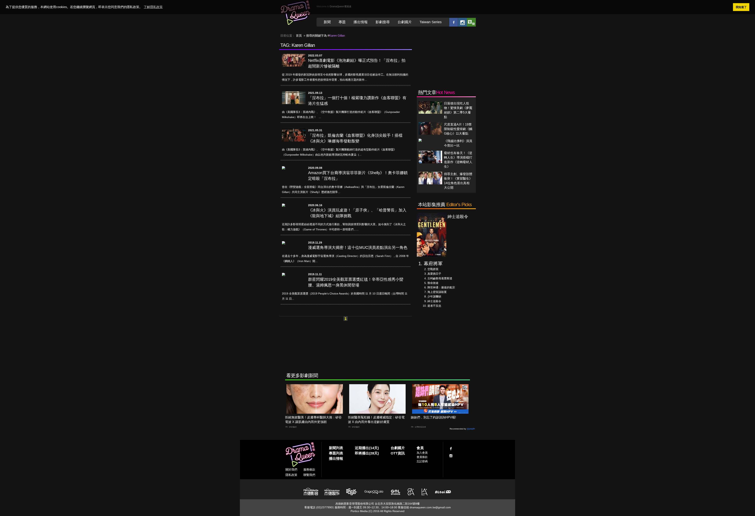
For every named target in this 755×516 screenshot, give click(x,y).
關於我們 (291, 469)
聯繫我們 (309, 474)
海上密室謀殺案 (437, 292)
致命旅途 (432, 282)
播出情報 (361, 22)
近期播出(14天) (367, 448)
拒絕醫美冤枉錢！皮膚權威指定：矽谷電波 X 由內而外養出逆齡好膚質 (376, 420)
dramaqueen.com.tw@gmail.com (430, 507)
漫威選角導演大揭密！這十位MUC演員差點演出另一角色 (357, 247)
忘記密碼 (422, 461)
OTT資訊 (398, 453)
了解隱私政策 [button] (153, 7)
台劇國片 (405, 22)
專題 (342, 22)
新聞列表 (336, 448)
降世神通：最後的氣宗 (441, 287)
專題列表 (336, 453)
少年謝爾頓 (434, 296)
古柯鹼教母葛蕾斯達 (439, 278)
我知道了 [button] (741, 7)
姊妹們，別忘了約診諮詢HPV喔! (433, 417)
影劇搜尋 (383, 22)
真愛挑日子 (434, 273)
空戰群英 (432, 269)
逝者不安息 (434, 305)
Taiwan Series (431, 22)
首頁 (299, 35)
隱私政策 (291, 474)
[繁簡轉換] (471, 22)
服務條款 (309, 469)
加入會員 (422, 452)
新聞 (327, 22)
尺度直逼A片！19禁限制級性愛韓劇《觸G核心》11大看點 (458, 129)
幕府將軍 (433, 263)
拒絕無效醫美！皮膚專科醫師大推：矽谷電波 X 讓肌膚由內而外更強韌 (313, 420)
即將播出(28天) (367, 453)
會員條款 (422, 457)
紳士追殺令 (434, 301)
